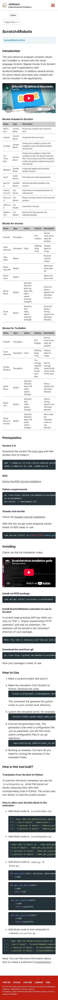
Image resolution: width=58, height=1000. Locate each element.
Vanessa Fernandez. (9, 994)
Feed (48, 982)
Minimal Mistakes (25, 991)
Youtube (27, 982)
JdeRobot (20, 5)
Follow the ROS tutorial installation (21, 481)
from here (37, 451)
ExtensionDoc (43, 961)
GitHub (16, 982)
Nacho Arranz (48, 991)
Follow (13, 15)
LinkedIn (39, 982)
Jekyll (14, 991)
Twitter (6, 982)
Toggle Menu (9, 22)
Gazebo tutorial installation (30, 516)
